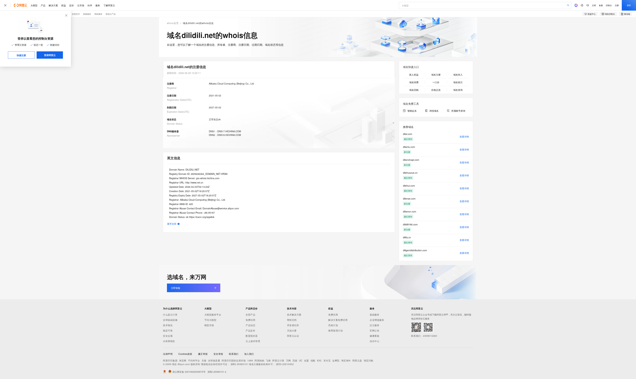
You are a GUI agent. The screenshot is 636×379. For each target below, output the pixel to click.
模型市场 (209, 325)
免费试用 (250, 319)
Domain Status (174, 123)
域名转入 (458, 74)
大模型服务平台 (212, 314)
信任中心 (374, 341)
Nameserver (173, 135)
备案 (601, 5)
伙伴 (89, 5)
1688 (250, 360)
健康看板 (374, 335)
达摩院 (336, 360)
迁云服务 (374, 325)
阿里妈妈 (259, 360)
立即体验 (175, 288)
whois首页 (173, 23)
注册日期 (171, 95)
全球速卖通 (214, 360)
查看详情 (464, 136)
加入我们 (249, 353)
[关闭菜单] (5, 5)
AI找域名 (434, 110)
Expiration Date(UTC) (178, 111)
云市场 (80, 5)
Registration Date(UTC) (179, 99)
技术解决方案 (294, 314)
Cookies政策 (185, 353)
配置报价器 (252, 335)
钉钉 (319, 360)
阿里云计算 (278, 360)
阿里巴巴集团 (170, 360)
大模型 (33, 5)
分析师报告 (169, 341)
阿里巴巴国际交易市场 (234, 360)
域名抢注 (458, 82)
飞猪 (268, 360)
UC (300, 360)
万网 (288, 360)
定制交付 (76, 13)
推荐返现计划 (335, 330)
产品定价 (250, 330)
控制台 (609, 5)
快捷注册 (21, 55)
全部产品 (250, 314)
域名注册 (436, 74)
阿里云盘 (357, 360)
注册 (617, 5)
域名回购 (414, 89)
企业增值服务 (377, 319)
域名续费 (414, 82)
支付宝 (327, 360)
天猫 (204, 360)
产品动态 (250, 325)
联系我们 (233, 353)
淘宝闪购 (368, 360)
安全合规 (168, 335)
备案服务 (87, 13)
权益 (63, 5)
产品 (43, 5)
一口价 (435, 82)
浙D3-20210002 (285, 364)
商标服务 (98, 13)
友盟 (306, 360)
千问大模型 (210, 319)
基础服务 (374, 314)
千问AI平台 (194, 360)
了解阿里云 (109, 5)
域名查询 (458, 89)
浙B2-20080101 (239, 364)
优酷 (313, 360)
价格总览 (436, 89)
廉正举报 (203, 353)
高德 (294, 360)
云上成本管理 (253, 341)
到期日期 (171, 107)
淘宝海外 (346, 360)
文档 (594, 5)
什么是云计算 (170, 314)
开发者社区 (293, 325)
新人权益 (414, 74)
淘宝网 (182, 360)
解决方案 (53, 5)
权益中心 (592, 13)
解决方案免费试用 (337, 319)
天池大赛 (292, 330)
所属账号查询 (458, 110)
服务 (97, 5)
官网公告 (374, 330)
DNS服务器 (173, 131)
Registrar (172, 87)
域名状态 (171, 119)
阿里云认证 (293, 335)
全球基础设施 (170, 319)
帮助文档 (292, 319)
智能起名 (412, 110)
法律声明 (168, 353)
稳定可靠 (168, 330)
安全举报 (218, 353)
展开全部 (171, 223)
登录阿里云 (50, 55)
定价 (71, 5)
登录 (629, 5)
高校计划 (333, 325)
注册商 (170, 83)
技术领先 (168, 325)
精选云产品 (111, 13)
